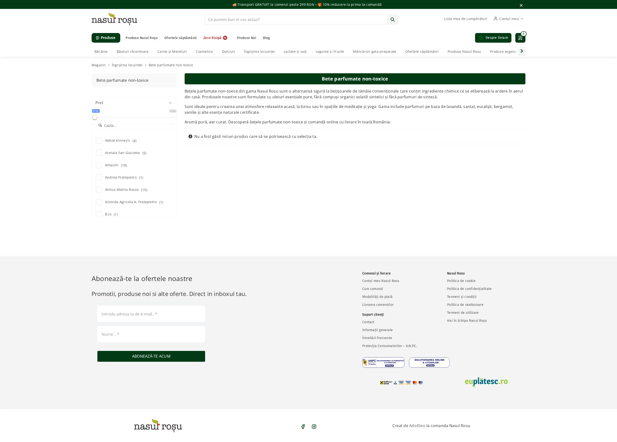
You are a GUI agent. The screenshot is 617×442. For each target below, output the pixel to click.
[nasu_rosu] (114, 14)
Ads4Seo (417, 425)
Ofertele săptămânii (422, 51)
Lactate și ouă (295, 51)
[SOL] (429, 362)
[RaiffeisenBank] (401, 382)
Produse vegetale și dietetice (514, 51)
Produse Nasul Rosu (464, 51)
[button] (493, 38)
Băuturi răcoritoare (133, 51)
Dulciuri (228, 51)
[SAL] (383, 362)
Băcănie (101, 51)
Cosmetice (204, 51)
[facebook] (303, 426)
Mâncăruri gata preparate (374, 51)
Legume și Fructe (330, 51)
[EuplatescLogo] (486, 382)
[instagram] (314, 426)
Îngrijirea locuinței (259, 51)
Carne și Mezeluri (172, 51)
